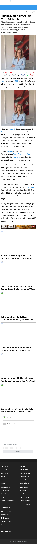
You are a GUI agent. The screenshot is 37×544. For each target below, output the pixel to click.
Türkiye (3, 132)
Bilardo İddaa (24, 480)
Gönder (18, 451)
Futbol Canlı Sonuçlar (8, 500)
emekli (12, 129)
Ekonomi (18, 12)
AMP (2, 525)
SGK (16, 81)
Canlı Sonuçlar (6, 494)
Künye (3, 476)
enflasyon (30, 187)
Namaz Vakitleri (25, 500)
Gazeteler (23, 490)
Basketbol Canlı (6, 521)
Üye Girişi (4, 470)
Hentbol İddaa (24, 476)
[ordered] (11, 448)
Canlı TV (4, 497)
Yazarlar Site (5, 514)
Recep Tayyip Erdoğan (21, 154)
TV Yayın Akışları (25, 504)
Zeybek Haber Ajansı (7, 12)
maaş (22, 132)
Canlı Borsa (5, 490)
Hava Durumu (24, 494)
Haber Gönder (24, 497)
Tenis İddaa (5, 518)
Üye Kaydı (4, 473)
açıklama (17, 157)
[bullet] (12, 448)
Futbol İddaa (24, 470)
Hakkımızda (5, 480)
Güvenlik (9, 151)
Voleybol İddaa (24, 483)
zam (2, 81)
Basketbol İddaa (25, 473)
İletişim (3, 483)
